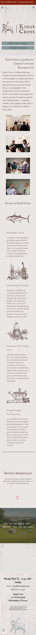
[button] (2, 7)
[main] (18, 84)
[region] (18, 2)
